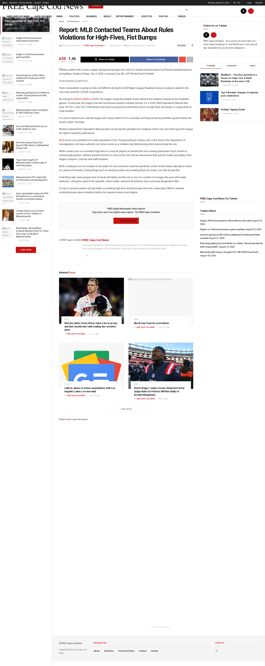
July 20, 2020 (115, 45)
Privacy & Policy (25, 3)
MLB (61, 140)
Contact (37, 3)
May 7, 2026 (163, 399)
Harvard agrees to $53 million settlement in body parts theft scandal (30, 78)
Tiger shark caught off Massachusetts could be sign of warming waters (31, 163)
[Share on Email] (182, 59)
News (60, 16)
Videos (182, 16)
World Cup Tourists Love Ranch (151, 323)
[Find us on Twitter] (206, 35)
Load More (25, 250)
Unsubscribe (128, 221)
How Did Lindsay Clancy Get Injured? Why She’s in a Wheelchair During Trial (32, 145)
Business (91, 16)
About (4, 3)
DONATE (96, 6)
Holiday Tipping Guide (233, 109)
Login (249, 3)
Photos (163, 16)
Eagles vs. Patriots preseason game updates (222, 229)
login (68, 419)
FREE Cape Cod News (42, 5)
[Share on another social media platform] (189, 59)
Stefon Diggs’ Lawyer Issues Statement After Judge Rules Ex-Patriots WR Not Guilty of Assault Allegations (159, 391)
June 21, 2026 (164, 327)
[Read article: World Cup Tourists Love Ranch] (161, 301)
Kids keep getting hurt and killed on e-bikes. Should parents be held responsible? (33, 95)
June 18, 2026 (94, 396)
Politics (74, 16)
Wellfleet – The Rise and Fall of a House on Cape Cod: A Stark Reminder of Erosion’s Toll (239, 78)
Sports (127, 45)
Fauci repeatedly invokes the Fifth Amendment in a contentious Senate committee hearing (32, 196)
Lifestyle (146, 16)
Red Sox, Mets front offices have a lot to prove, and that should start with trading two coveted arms (91, 326)
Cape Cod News (43, 16)
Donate (46, 3)
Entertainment (125, 16)
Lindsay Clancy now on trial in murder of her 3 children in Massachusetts (30, 214)
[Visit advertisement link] (231, 158)
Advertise (13, 3)
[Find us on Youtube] (214, 35)
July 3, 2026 (93, 334)
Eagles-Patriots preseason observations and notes (226, 220)
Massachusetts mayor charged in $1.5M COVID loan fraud (229, 252)
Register (259, 3)
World (107, 16)
